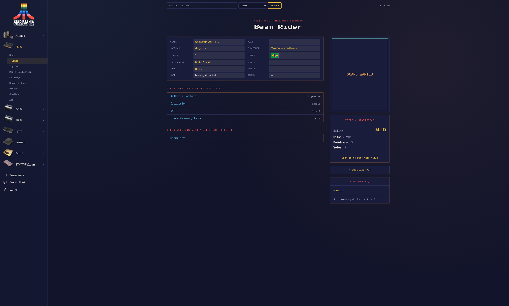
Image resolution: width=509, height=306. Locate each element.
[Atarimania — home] (24, 14)
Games (13, 60)
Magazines (17, 175)
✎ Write (338, 190)
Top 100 (14, 66)
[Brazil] (275, 55)
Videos (13, 88)
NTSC (198, 69)
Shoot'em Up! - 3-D (207, 42)
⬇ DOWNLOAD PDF (360, 169)
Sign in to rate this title (360, 157)
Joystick (200, 48)
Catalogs (14, 77)
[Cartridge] (273, 62)
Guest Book (17, 182)
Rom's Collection (20, 71)
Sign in (385, 5)
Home (12, 55)
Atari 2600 (262, 20)
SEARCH (275, 5)
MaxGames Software (284, 48)
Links (13, 189)
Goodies (14, 94)
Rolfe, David (202, 62)
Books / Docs (17, 82)
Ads (11, 99)
